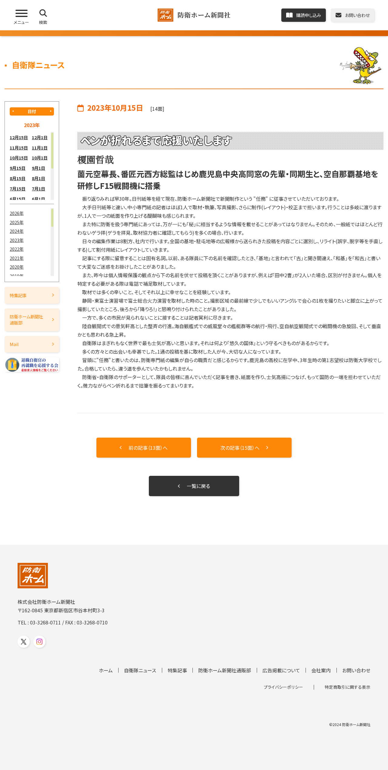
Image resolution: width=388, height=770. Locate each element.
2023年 (17, 240)
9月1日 (38, 168)
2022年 (17, 249)
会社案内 (321, 670)
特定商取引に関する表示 (347, 687)
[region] (32, 166)
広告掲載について (281, 670)
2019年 (17, 276)
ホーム (106, 670)
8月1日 (38, 178)
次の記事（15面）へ (239, 447)
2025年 (17, 222)
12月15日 (19, 137)
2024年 (17, 231)
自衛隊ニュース (140, 670)
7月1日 (38, 188)
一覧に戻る (198, 485)
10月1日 (40, 157)
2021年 (17, 258)
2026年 (17, 213)
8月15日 (17, 178)
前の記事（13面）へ (148, 447)
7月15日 (17, 188)
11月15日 (19, 147)
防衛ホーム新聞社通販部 (26, 319)
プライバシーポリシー (283, 687)
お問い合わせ (356, 670)
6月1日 (38, 199)
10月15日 (19, 157)
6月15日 (17, 199)
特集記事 (18, 295)
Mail (14, 344)
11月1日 (40, 147)
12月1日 (40, 137)
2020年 (17, 267)
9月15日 (17, 168)
